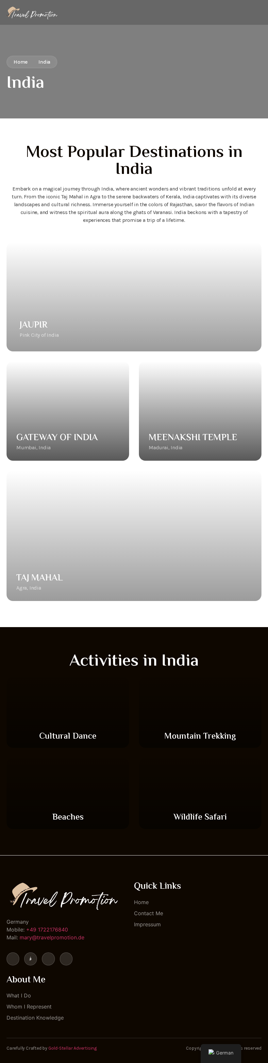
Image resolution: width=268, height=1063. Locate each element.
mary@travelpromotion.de (52, 937)
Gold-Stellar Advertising (72, 1048)
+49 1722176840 (47, 929)
